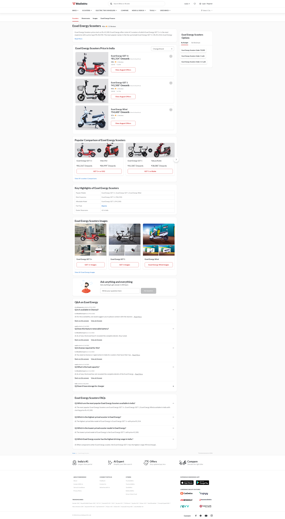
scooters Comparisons (89, 178)
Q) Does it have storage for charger (89, 386)
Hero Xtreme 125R (77, 506)
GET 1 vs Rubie (150, 171)
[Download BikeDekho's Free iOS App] (187, 482)
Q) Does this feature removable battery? (92, 329)
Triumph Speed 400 (163, 503)
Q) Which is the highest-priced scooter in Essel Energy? (98, 417)
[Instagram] (212, 516)
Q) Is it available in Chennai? (87, 310)
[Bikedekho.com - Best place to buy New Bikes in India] (79, 3)
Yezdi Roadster (152, 503)
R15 (113, 503)
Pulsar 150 (109, 506)
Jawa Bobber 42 (138, 506)
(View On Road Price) (135, 59)
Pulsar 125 (143, 503)
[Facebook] (195, 516)
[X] (201, 516)
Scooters (75, 18)
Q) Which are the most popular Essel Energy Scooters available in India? (105, 403)
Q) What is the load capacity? (87, 367)
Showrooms (86, 18)
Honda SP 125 (106, 503)
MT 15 (99, 503)
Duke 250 (117, 506)
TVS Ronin (127, 503)
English (186, 3)
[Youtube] (206, 516)
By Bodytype (195, 43)
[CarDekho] (186, 493)
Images (95, 18)
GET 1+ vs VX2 (99, 171)
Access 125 (119, 503)
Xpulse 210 (135, 503)
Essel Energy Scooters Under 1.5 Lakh (194, 62)
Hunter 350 (75, 503)
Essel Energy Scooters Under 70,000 (193, 50)
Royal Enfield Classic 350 (88, 503)
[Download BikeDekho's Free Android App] (202, 482)
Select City (206, 10)
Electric (104, 206)
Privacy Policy (77, 491)
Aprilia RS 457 (100, 506)
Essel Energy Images (88, 272)
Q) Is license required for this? (87, 348)
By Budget (184, 43)
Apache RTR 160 (90, 506)
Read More (78, 39)
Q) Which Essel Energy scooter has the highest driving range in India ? (104, 439)
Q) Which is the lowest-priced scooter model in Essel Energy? (100, 428)
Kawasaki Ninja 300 (126, 506)
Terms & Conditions (79, 487)
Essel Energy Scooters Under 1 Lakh (193, 56)
